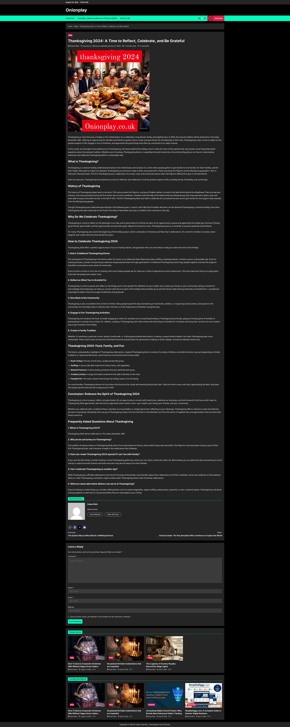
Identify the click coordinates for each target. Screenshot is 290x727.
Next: (190, 534)
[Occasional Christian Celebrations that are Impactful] (125, 648)
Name (71, 588)
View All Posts (113, 514)
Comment (72, 556)
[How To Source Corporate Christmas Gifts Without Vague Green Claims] (86, 648)
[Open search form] (205, 18)
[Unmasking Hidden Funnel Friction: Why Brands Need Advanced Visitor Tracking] (164, 695)
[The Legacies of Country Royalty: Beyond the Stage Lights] (164, 648)
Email (71, 597)
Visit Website (95, 514)
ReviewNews (154, 724)
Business (152, 705)
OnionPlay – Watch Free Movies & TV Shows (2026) (97, 18)
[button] (70, 527)
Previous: (90, 534)
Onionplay (76, 10)
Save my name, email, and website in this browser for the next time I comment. (100, 617)
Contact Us (70, 18)
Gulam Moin (74, 46)
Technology (192, 705)
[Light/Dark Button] (200, 18)
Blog (70, 35)
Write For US (125, 18)
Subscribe (219, 18)
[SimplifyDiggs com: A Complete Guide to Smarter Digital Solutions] (203, 695)
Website (71, 607)
